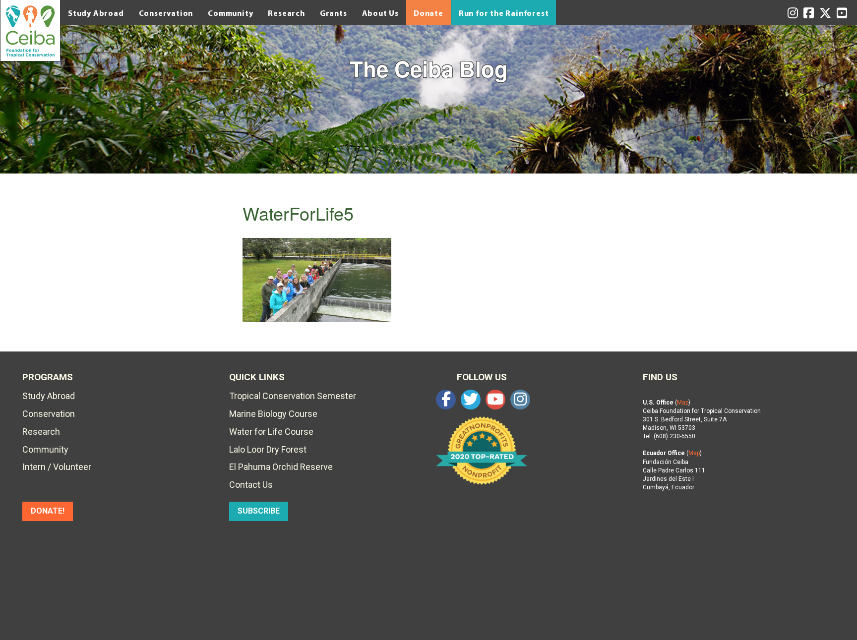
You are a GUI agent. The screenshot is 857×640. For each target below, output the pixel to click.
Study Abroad (96, 13)
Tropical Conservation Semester (292, 396)
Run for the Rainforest (504, 13)
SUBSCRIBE (259, 511)
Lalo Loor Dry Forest (267, 449)
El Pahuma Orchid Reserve (281, 467)
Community (230, 13)
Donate (428, 13)
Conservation (166, 13)
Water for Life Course (271, 431)
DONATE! (47, 511)
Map (682, 402)
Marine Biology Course (273, 413)
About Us (380, 13)
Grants (333, 13)
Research (286, 13)
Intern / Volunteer (56, 467)
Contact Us (251, 484)
